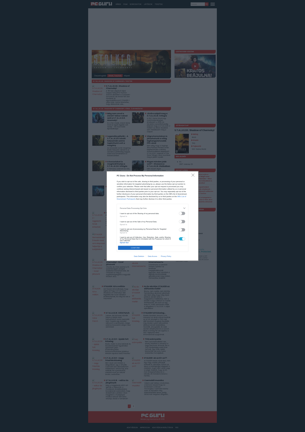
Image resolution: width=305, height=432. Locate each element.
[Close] (193, 176)
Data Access (152, 256)
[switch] (182, 213)
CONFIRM (135, 248)
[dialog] (152, 216)
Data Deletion (139, 256)
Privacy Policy (166, 256)
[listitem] (152, 208)
